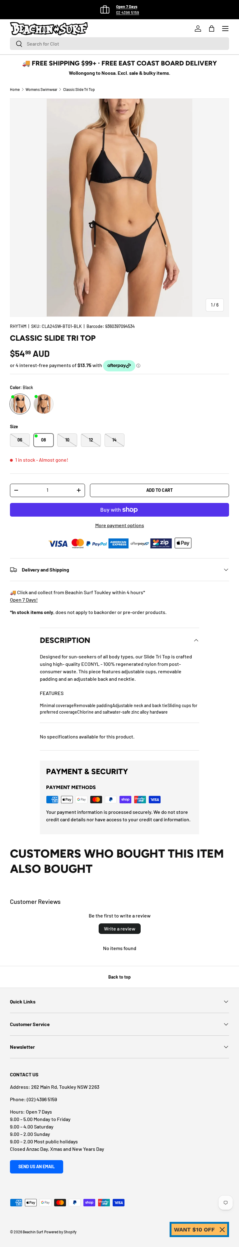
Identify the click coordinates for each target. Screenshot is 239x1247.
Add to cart (159, 490)
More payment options (119, 525)
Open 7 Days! (24, 600)
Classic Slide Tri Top (79, 89)
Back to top (119, 977)
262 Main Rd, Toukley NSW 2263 (65, 1087)
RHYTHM (18, 326)
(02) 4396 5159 (42, 1099)
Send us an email (36, 1166)
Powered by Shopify (60, 1232)
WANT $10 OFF (194, 1229)
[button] (211, 28)
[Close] (222, 1229)
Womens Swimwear (41, 89)
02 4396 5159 (127, 12)
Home (15, 89)
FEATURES (51, 693)
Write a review (119, 928)
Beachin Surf (33, 1232)
